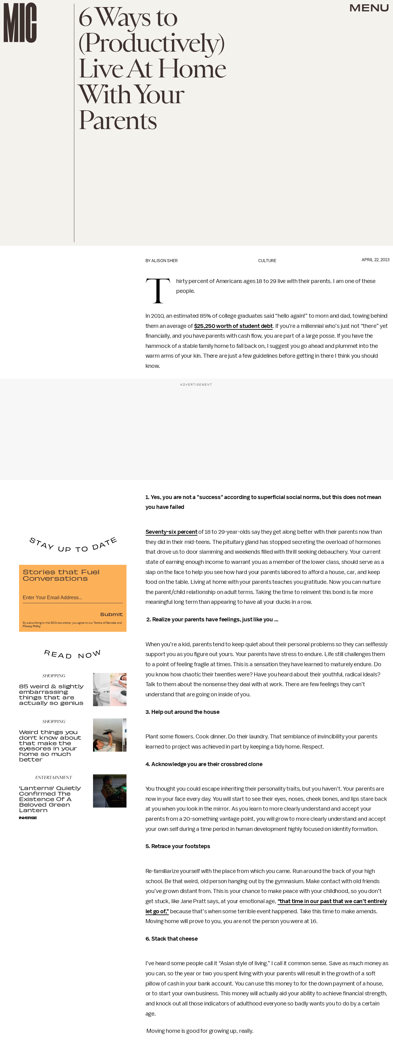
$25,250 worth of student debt (233, 326)
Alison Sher (164, 260)
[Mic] (20, 22)
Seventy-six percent (171, 532)
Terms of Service (105, 622)
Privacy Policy (32, 626)
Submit (111, 614)
